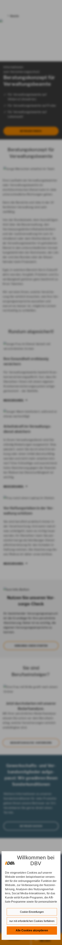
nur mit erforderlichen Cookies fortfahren (31, 920)
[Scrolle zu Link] (9, 861)
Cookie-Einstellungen (32, 911)
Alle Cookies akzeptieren (32, 930)
